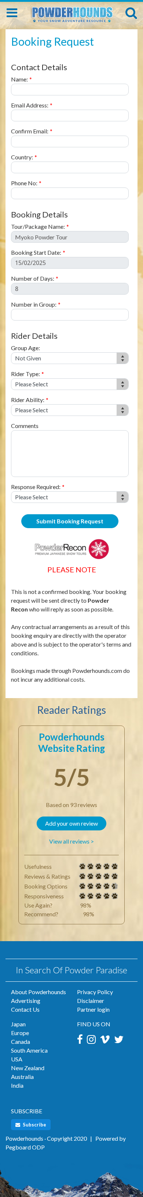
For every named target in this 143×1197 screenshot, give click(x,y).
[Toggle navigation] (12, 13)
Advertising (25, 1000)
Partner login (93, 1009)
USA (16, 1059)
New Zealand (27, 1067)
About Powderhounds (38, 991)
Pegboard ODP (25, 1147)
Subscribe (34, 1125)
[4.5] (82, 886)
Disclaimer (90, 1000)
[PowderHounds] (71, 11)
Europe (20, 1032)
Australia (22, 1076)
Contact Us (25, 1009)
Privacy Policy (95, 991)
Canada (20, 1041)
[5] (82, 866)
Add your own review (71, 823)
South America (29, 1050)
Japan (18, 1023)
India (17, 1085)
